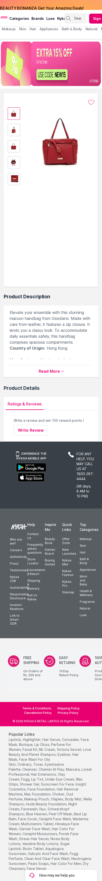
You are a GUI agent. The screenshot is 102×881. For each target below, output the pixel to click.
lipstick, (15, 739)
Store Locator (33, 561)
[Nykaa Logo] (4, 17)
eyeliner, (64, 754)
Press (14, 563)
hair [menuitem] (32, 29)
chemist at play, (52, 769)
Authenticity (18, 557)
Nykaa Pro (66, 583)
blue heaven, (37, 814)
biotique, (26, 744)
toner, (38, 764)
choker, (58, 794)
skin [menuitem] (22, 29)
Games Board (50, 551)
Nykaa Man (66, 562)
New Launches (69, 551)
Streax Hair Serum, (34, 839)
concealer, (71, 739)
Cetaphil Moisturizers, (40, 834)
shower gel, (30, 784)
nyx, (43, 809)
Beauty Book (50, 541)
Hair (83, 552)
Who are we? (16, 541)
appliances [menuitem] (49, 29)
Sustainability (19, 587)
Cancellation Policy (38, 713)
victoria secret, (69, 749)
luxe (50, 18)
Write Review (31, 430)
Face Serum (36, 868)
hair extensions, (44, 774)
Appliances (88, 570)
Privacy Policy (68, 713)
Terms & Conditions (36, 708)
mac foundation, (37, 794)
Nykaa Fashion (68, 573)
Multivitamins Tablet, (37, 824)
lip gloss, (42, 744)
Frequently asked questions (35, 548)
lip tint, (37, 779)
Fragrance (87, 602)
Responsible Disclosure (19, 596)
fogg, (25, 779)
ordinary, (24, 764)
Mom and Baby (83, 580)
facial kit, (30, 749)
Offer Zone (66, 541)
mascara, (73, 769)
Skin (83, 545)
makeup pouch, (37, 799)
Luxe (83, 615)
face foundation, (41, 789)
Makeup (86, 539)
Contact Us (33, 536)
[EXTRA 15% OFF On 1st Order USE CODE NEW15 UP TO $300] (51, 64)
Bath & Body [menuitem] (72, 29)
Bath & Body (84, 561)
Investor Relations (17, 607)
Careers (16, 550)
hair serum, (51, 739)
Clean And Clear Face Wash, (47, 858)
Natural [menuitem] (91, 29)
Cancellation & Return (36, 572)
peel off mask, (61, 814)
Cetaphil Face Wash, (55, 819)
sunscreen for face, (58, 784)
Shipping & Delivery (33, 584)
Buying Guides (50, 562)
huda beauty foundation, (46, 804)
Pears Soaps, (39, 863)
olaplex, (57, 799)
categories (19, 18)
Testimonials (19, 570)
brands (37, 18)
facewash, (29, 809)
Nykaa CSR (14, 579)
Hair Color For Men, (66, 863)
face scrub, (28, 819)
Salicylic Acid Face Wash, (48, 853)
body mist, (73, 799)
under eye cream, (60, 779)
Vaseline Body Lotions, (40, 844)
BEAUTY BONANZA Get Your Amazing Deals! (42, 4)
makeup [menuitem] (8, 29)
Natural (85, 608)
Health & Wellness (86, 593)
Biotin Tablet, (33, 849)
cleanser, (30, 769)
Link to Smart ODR (15, 619)
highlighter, (32, 739)
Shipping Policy (68, 708)
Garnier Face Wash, (35, 829)
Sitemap (68, 592)
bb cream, (47, 749)
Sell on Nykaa (32, 597)
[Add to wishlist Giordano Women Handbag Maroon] (91, 102)
